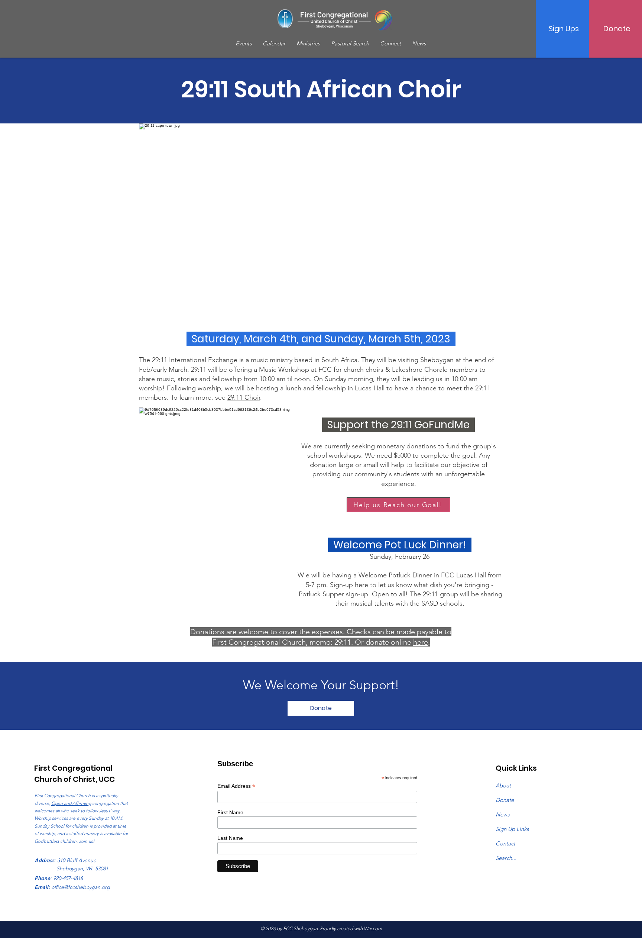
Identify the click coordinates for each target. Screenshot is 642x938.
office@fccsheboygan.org (80, 887)
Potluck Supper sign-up (333, 594)
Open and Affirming (71, 803)
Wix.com (373, 928)
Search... (506, 857)
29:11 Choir (243, 397)
